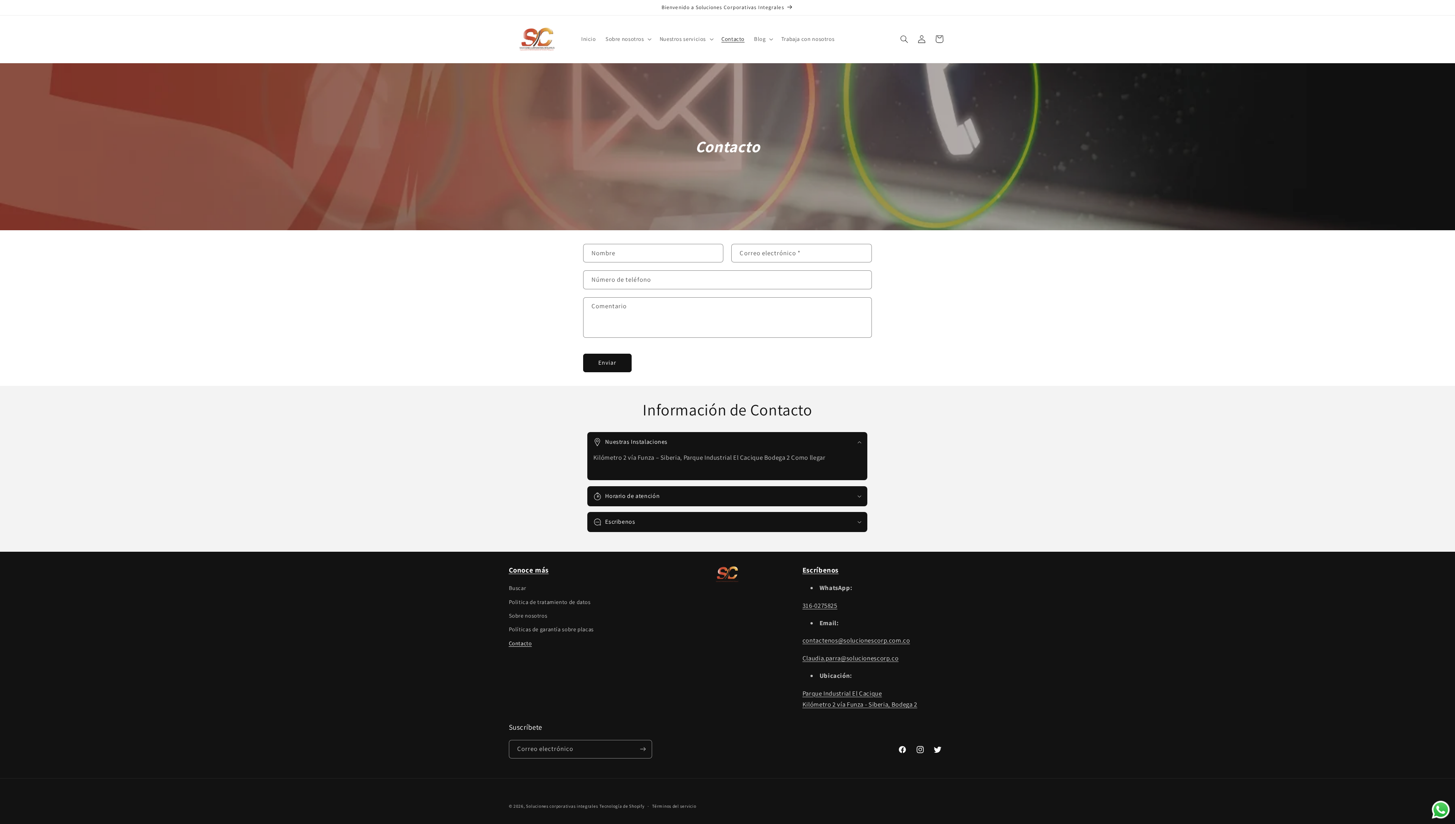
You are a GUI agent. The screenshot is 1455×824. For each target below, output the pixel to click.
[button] (628, 39)
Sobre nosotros (528, 615)
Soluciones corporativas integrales (562, 806)
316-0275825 (820, 605)
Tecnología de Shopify (621, 806)
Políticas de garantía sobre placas (551, 629)
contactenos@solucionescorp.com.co (856, 641)
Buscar (517, 588)
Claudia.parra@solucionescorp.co (851, 658)
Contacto (520, 643)
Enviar (607, 363)
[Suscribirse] (642, 749)
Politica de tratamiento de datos (550, 602)
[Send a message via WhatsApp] (1440, 809)
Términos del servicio (674, 806)
